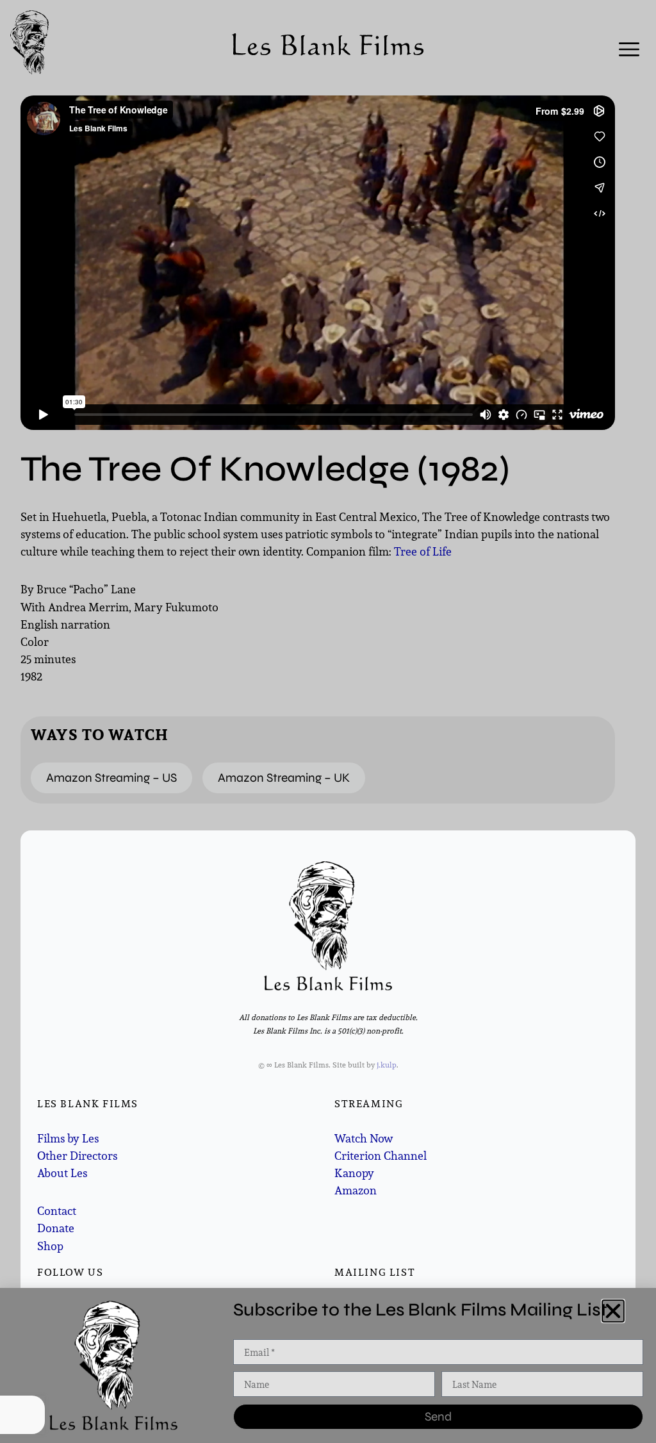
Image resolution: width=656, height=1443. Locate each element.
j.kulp (387, 1065)
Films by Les (68, 1138)
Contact (56, 1210)
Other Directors (77, 1155)
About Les (62, 1173)
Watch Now (363, 1138)
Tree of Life (423, 551)
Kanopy (354, 1173)
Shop (50, 1246)
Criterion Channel (380, 1155)
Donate (55, 1228)
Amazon (355, 1190)
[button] (613, 1311)
